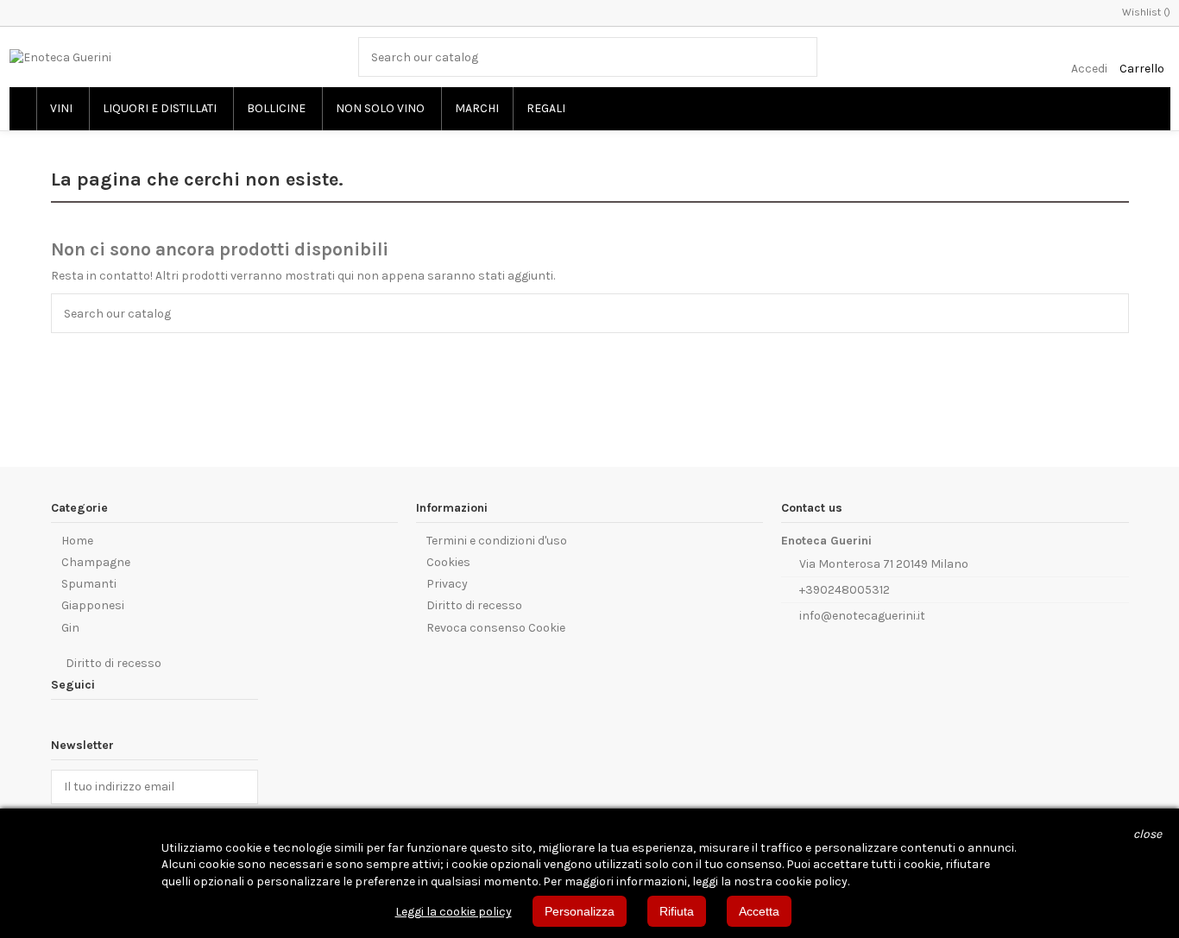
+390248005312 (844, 589)
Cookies (448, 562)
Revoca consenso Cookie (495, 627)
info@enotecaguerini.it (862, 615)
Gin (70, 627)
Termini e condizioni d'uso (496, 540)
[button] (61, 108)
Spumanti (89, 583)
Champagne (95, 562)
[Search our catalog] (805, 56)
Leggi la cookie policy (453, 911)
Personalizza (580, 911)
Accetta (759, 911)
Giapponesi (92, 605)
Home (77, 540)
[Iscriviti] (245, 787)
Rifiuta (676, 911)
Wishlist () (1146, 12)
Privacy (447, 583)
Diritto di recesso (474, 605)
